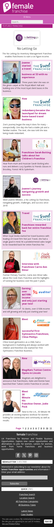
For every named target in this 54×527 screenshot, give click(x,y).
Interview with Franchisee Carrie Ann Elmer (34, 267)
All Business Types (27, 504)
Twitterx (24, 455)
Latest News (27, 511)
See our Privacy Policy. (11, 523)
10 (47, 428)
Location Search (27, 497)
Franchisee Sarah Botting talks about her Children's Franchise (36, 155)
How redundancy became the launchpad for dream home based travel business (36, 109)
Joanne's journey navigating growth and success (35, 191)
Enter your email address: (13, 472)
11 (51, 428)
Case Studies (27, 514)
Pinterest (30, 455)
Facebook (18, 455)
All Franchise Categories (27, 501)
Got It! (48, 521)
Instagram (36, 455)
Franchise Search (27, 494)
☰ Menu (27, 17)
